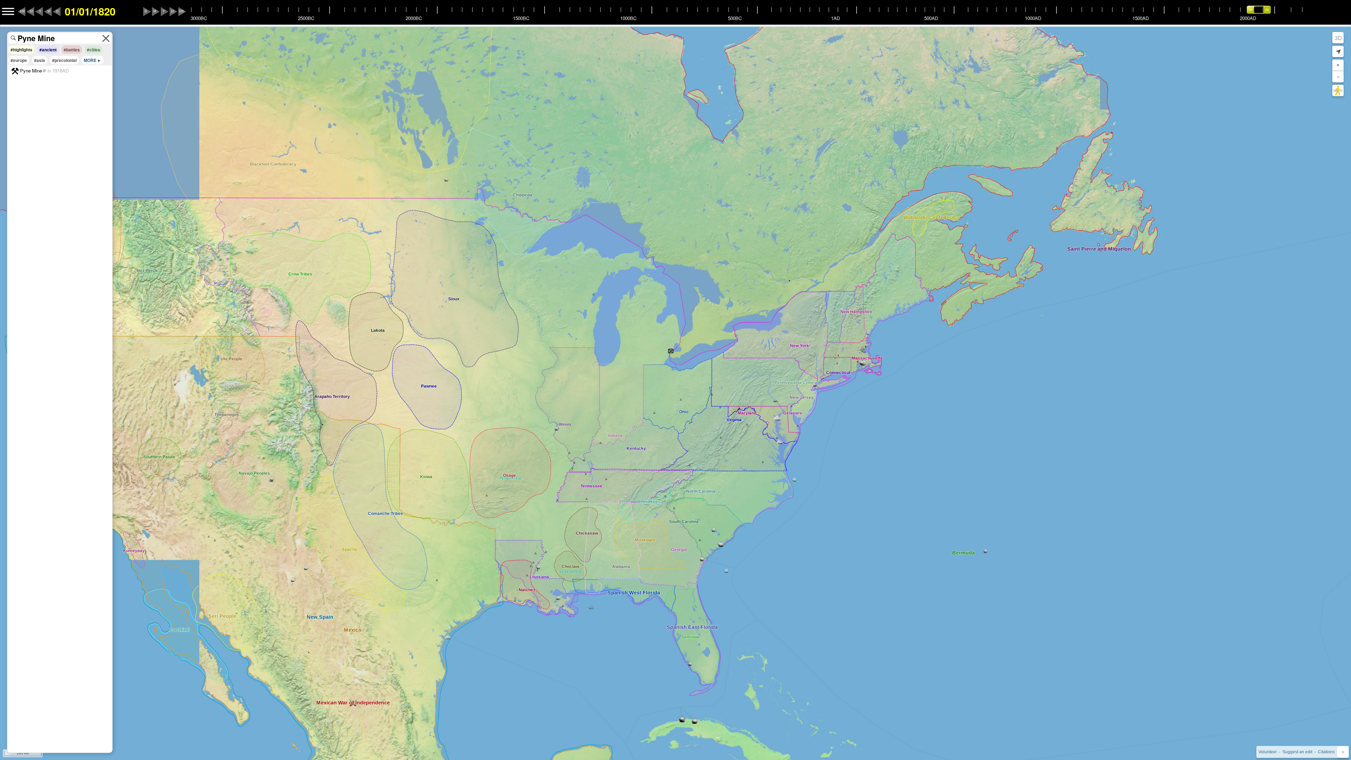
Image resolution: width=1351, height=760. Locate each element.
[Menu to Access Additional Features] (8, 12)
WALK (1338, 91)
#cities (93, 49)
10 (31, 11)
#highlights (21, 49)
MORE (90, 60)
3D (1338, 38)
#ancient (48, 49)
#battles (72, 49)
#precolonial (64, 60)
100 (22, 11)
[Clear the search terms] (106, 38)
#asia (39, 60)
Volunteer (1267, 751)
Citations (1326, 751)
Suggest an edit (1297, 751)
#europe (19, 60)
